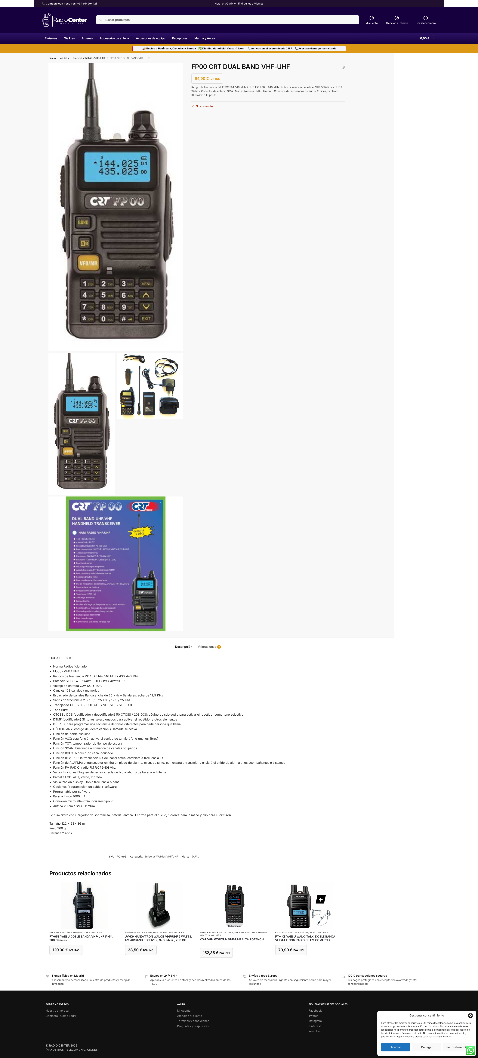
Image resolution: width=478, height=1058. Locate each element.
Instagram (315, 1021)
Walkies (64, 58)
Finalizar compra (425, 23)
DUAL (195, 856)
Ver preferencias (457, 1047)
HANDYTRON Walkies (171, 932)
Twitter (313, 1016)
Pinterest (315, 1026)
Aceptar (395, 1047)
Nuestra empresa (57, 1010)
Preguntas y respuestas (193, 1026)
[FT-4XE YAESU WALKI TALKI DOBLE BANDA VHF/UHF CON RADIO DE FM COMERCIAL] (310, 905)
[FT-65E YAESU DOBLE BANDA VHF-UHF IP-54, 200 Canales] (84, 905)
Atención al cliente (396, 23)
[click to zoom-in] (115, 207)
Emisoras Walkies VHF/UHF (89, 58)
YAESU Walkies (93, 932)
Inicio (52, 58)
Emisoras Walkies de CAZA (216, 932)
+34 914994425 (87, 3)
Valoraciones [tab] (209, 647)
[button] (470, 1015)
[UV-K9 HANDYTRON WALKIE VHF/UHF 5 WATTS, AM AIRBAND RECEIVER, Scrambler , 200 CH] (343, 67)
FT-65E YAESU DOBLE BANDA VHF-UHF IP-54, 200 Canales (81, 938)
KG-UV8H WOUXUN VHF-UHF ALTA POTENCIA (232, 939)
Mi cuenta (371, 23)
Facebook (315, 1010)
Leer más (235, 963)
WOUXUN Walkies (210, 935)
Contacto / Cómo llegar (61, 1016)
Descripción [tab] (183, 647)
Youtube (314, 1031)
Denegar (427, 1047)
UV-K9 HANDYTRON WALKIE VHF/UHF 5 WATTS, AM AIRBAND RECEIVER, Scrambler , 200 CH (158, 938)
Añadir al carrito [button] (84, 961)
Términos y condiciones (193, 1021)
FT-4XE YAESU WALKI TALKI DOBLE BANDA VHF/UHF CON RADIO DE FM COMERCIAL (305, 938)
